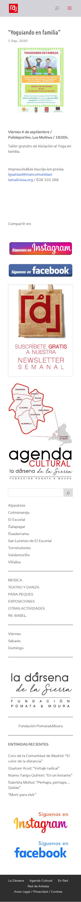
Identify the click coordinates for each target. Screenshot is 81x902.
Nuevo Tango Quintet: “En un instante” (40, 775)
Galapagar (16, 526)
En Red (63, 880)
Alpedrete (16, 505)
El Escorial (16, 519)
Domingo (15, 648)
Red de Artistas (38, 886)
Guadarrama (18, 533)
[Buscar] (68, 492)
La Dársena (16, 880)
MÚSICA (15, 580)
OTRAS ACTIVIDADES (26, 608)
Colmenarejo (18, 512)
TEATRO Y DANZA (23, 587)
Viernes (14, 634)
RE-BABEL (17, 615)
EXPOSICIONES (21, 601)
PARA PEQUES (20, 594)
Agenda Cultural (41, 880)
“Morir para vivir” (22, 794)
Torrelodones (19, 548)
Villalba (14, 562)
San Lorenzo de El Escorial (30, 540)
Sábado (14, 641)
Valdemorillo (19, 555)
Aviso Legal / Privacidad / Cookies (38, 891)
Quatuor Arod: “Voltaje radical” (34, 768)
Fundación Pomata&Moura (40, 726)
